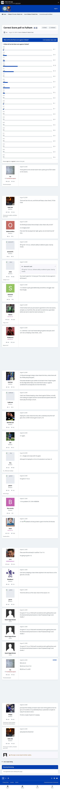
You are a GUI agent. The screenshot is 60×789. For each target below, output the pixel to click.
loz (6, 32)
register (13, 161)
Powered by (51, 782)
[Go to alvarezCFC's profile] (10, 245)
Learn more (3, 2)
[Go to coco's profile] (10, 553)
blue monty (10, 508)
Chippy (10, 714)
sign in (8, 161)
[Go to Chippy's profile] (10, 708)
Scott (10, 528)
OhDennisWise (10, 231)
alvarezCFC (10, 251)
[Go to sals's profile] (10, 436)
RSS (17, 782)
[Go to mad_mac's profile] (10, 201)
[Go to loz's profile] (4, 32)
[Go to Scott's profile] (10, 522)
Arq (10, 463)
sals (10, 442)
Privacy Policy (5, 782)
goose (10, 599)
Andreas (10, 382)
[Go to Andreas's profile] (10, 376)
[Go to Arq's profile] (10, 456)
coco (10, 559)
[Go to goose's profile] (10, 593)
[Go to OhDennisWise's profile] (10, 225)
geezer (10, 485)
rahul (10, 272)
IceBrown (10, 402)
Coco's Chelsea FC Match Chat (25, 32)
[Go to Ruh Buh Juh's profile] (10, 416)
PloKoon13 (10, 337)
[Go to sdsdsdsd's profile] (10, 288)
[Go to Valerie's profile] (10, 308)
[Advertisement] (30, 19)
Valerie (10, 314)
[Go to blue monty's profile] (10, 502)
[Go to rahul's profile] (10, 265)
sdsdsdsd (10, 294)
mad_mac (10, 207)
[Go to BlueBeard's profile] (10, 573)
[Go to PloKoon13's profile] (10, 331)
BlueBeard (10, 579)
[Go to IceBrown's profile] (10, 396)
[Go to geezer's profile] (10, 479)
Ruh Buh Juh (10, 422)
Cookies (12, 782)
